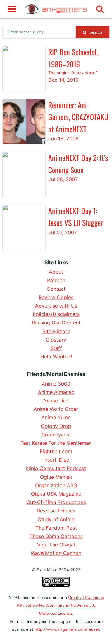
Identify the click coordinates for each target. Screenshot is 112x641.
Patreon (56, 280)
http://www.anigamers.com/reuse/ (67, 629)
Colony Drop (56, 426)
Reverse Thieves (56, 510)
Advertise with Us (56, 306)
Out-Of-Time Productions (56, 502)
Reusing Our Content (56, 322)
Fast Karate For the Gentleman (56, 443)
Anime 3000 (56, 384)
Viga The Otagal (56, 544)
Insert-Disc (56, 460)
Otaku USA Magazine (56, 494)
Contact (56, 289)
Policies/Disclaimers (56, 314)
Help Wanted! (56, 356)
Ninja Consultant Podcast (56, 468)
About (56, 272)
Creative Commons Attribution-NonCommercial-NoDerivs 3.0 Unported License (60, 605)
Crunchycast (56, 434)
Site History (56, 331)
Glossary (56, 340)
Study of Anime (56, 519)
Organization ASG (56, 485)
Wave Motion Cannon (56, 553)
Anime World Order (56, 409)
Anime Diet (56, 400)
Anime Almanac (56, 392)
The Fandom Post (56, 528)
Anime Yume (56, 417)
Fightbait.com (56, 451)
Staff (56, 348)
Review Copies (56, 297)
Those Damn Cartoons (56, 536)
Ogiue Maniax (56, 477)
